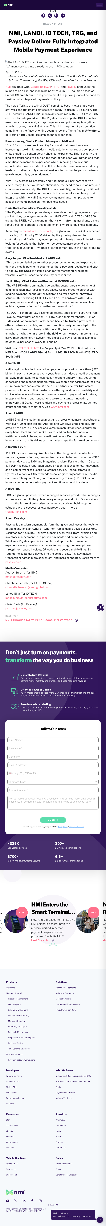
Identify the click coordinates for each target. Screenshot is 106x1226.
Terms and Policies (64, 1164)
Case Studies (12, 1125)
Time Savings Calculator (19, 1049)
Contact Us (61, 1147)
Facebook (32, 1200)
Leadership (61, 1125)
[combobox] (11, 773)
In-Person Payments (65, 993)
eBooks (9, 1131)
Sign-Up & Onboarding (18, 1010)
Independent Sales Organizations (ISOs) (73, 1076)
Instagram (40, 1200)
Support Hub (11, 1175)
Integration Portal (14, 1076)
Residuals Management (18, 1032)
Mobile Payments (63, 999)
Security (10, 1104)
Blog (8, 1120)
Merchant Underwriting (18, 1015)
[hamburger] (99, 5)
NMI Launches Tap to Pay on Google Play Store (38, 620)
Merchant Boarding (16, 1021)
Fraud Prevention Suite (66, 1010)
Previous (50, 944)
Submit (53, 820)
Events (59, 1136)
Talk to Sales (12, 1164)
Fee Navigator (14, 1004)
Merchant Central (14, 993)
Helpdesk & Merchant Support (21, 1038)
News (58, 1131)
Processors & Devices (15, 1098)
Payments (10, 988)
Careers (59, 1142)
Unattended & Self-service (68, 1004)
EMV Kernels (11, 1093)
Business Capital (15, 1043)
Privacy (59, 1169)
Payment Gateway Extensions (21, 1060)
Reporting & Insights (17, 1026)
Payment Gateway (14, 1054)
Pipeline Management (18, 999)
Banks (58, 1087)
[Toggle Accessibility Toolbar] (100, 607)
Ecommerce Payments (66, 988)
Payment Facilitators (65, 1093)
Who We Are (61, 1120)
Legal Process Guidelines (67, 1175)
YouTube (7, 1200)
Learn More (39, 940)
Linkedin (24, 1200)
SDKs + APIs (11, 1087)
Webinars (10, 1147)
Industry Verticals (63, 1098)
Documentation (13, 1081)
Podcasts (10, 1136)
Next (55, 944)
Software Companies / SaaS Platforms (73, 1081)
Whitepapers (12, 1142)
